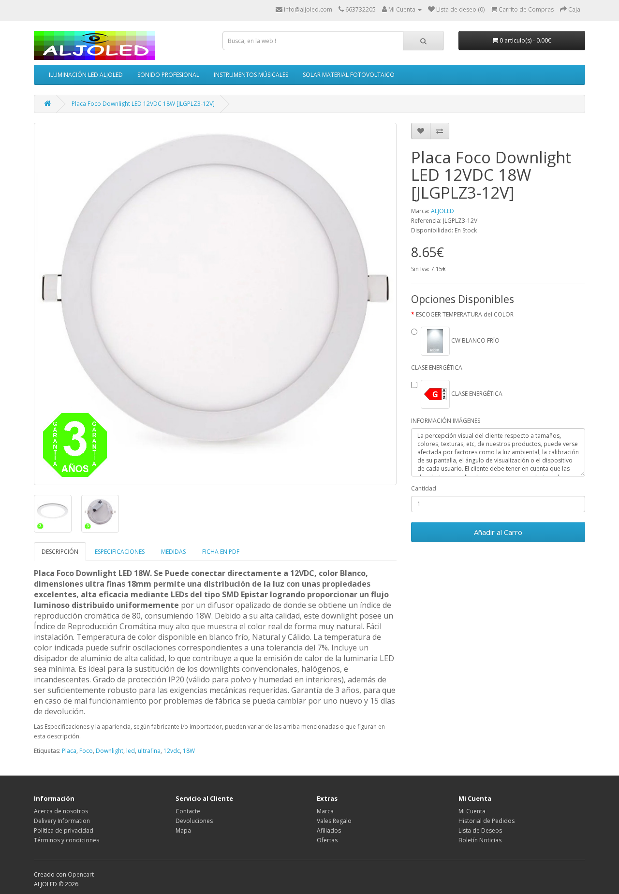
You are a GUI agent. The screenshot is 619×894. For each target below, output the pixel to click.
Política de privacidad (63, 830)
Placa (69, 751)
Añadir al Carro (498, 532)
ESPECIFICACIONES (120, 552)
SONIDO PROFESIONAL (168, 75)
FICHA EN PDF (220, 552)
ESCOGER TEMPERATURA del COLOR (465, 314)
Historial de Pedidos (486, 821)
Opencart (81, 874)
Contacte (188, 811)
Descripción (60, 552)
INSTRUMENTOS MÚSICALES (251, 75)
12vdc (171, 751)
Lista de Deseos (480, 830)
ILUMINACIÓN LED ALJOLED (86, 75)
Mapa (183, 830)
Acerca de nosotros (61, 811)
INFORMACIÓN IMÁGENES (445, 421)
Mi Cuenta (472, 811)
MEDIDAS (173, 552)
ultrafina (149, 751)
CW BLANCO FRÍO (475, 340)
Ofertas (327, 840)
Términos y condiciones (66, 840)
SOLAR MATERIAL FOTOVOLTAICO (349, 75)
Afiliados (329, 830)
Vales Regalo (334, 821)
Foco (86, 751)
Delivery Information (62, 821)
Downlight (109, 751)
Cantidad (423, 488)
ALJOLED (442, 211)
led (130, 751)
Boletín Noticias (479, 840)
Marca (325, 811)
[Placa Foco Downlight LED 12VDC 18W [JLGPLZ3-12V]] (215, 304)
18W (189, 751)
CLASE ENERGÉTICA (436, 367)
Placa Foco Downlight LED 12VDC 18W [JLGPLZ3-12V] (143, 104)
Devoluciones (194, 821)
